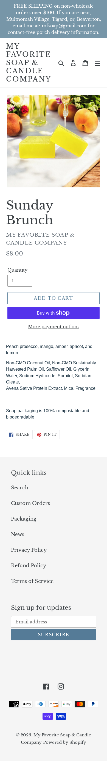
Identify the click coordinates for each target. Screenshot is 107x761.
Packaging (23, 519)
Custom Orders (30, 503)
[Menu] (97, 63)
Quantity (17, 270)
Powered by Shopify (64, 742)
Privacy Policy (29, 550)
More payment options (53, 326)
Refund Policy (28, 566)
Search (19, 488)
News (17, 534)
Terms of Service (32, 581)
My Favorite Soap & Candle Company (28, 62)
